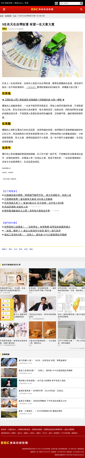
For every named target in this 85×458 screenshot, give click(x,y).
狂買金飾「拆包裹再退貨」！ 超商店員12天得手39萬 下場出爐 (42, 289)
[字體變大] (6, 306)
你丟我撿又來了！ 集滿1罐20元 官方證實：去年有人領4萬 (34, 203)
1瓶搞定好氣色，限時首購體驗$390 (42, 315)
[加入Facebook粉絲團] (6, 314)
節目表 (3, 429)
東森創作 (75, 433)
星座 (10, 249)
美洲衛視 (57, 433)
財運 (25, 249)
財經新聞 (8, 16)
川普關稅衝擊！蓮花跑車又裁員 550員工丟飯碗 (28, 199)
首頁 (1, 16)
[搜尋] (80, 11)
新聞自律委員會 (24, 429)
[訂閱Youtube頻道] (6, 318)
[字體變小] (6, 310)
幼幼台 (32, 433)
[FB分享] (6, 302)
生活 (14, 16)
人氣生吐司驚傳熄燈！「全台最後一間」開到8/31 (42, 342)
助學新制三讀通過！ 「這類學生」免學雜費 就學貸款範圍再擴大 (37, 227)
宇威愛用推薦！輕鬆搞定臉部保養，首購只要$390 (13, 342)
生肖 (15, 249)
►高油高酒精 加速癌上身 (15, 206)
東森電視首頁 (5, 433)
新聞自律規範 (37, 429)
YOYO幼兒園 (65, 433)
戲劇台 (26, 433)
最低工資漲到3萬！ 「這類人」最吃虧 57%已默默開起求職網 (35, 234)
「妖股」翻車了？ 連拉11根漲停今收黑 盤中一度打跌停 (32, 230)
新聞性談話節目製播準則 (53, 429)
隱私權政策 (81, 449)
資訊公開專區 (69, 429)
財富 (20, 249)
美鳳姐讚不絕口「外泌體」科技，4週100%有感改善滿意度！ (13, 289)
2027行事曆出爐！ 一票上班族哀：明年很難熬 (71, 342)
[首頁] (42, 9)
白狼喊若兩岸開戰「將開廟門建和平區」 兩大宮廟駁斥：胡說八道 (37, 195)
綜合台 (20, 433)
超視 (50, 433)
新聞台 (14, 433)
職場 (31, 249)
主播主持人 (12, 429)
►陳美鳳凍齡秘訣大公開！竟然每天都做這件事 (26, 210)
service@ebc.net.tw (78, 452)
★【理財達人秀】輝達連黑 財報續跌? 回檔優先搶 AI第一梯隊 (32, 99)
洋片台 (45, 433)
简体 (27, 3)
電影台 (38, 433)
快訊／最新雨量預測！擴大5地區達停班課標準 (71, 315)
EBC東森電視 (7, 3)
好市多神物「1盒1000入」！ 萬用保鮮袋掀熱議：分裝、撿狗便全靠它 (71, 289)
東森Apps (19, 3)
